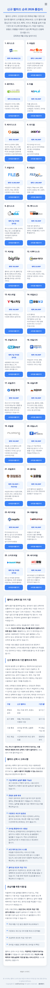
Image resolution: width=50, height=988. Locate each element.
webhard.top (19, 984)
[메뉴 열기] (45, 4)
